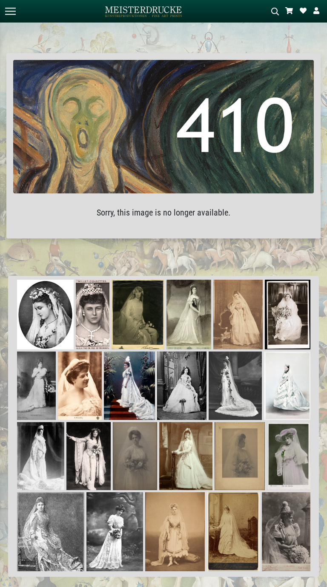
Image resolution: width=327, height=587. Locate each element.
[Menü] (10, 11)
